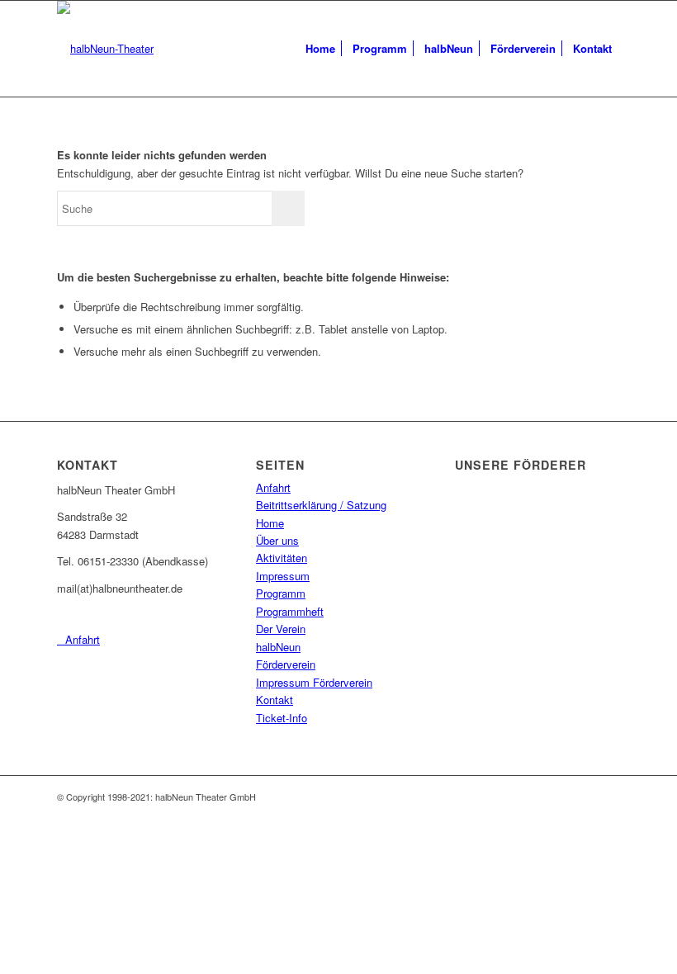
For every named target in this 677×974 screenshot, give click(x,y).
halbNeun (278, 647)
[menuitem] (320, 49)
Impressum (283, 576)
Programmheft (290, 611)
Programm (280, 593)
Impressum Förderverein (314, 682)
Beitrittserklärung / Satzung (321, 505)
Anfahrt (273, 487)
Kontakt (274, 699)
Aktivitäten (281, 557)
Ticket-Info (281, 718)
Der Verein (280, 628)
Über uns (277, 540)
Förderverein (285, 664)
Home (270, 523)
